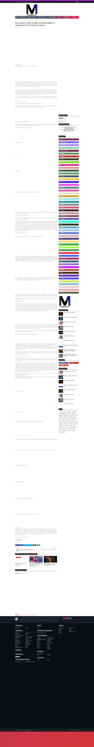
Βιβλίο (48, 645)
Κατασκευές (62, 173)
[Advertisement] (36, 605)
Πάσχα (61, 196)
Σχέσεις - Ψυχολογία (29, 636)
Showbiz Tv (17, 646)
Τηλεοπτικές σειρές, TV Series (30, 661)
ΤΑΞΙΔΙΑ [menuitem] (59, 17)
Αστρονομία (69, 411)
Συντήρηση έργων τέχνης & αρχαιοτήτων (41, 639)
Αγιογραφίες (17, 615)
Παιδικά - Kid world (18, 641)
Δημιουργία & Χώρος (64, 150)
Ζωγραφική (62, 167)
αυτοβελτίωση (63, 147)
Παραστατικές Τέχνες (64, 193)
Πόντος (70, 630)
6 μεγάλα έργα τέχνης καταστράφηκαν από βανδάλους (50, 564)
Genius (61, 238)
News (61, 267)
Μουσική (38, 645)
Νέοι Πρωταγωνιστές (50, 642)
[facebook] (76, 2)
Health (61, 241)
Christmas (62, 218)
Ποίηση (38, 642)
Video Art (73, 430)
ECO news (62, 227)
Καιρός (61, 170)
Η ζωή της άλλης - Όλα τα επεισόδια (70, 371)
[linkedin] (71, 618)
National (62, 264)
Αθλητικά (60, 632)
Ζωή (26, 635)
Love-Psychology (63, 258)
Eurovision (60, 425)
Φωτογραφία (62, 213)
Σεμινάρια (62, 207)
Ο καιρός (60, 631)
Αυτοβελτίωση (28, 642)
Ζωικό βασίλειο (28, 643)
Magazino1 (17, 27)
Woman (61, 289)
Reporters (70, 428)
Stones (61, 275)
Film (61, 235)
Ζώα (68, 415)
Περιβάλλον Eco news (72, 631)
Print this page (17, 656)
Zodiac (61, 292)
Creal (61, 224)
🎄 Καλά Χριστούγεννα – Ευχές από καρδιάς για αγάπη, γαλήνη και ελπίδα (70, 355)
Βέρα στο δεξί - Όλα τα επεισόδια (69, 312)
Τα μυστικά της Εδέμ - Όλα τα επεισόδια (70, 317)
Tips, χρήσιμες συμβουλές (19, 635)
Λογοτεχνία (62, 176)
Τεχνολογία (27, 641)
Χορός (38, 646)
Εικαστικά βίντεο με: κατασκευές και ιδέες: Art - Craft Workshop (26, 614)
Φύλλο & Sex (17, 637)
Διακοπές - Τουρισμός (29, 640)
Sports (61, 272)
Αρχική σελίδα (17, 20)
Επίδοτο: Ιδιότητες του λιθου (69, 340)
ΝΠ (60, 184)
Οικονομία (62, 187)
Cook (61, 221)
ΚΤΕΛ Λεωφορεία (39, 653)
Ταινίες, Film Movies (18, 661)
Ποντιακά (62, 204)
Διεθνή (60, 630)
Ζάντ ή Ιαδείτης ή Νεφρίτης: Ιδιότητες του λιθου (71, 346)
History (61, 244)
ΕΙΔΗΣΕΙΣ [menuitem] (74, 17)
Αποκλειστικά (62, 142)
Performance (39, 647)
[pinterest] (78, 2)
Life (61, 255)
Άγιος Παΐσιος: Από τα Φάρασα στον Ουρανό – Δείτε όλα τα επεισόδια (70, 350)
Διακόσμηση (62, 153)
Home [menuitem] (17, 17)
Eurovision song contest (19, 647)
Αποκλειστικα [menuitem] (22, 17)
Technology (62, 278)
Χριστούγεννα (17, 642)
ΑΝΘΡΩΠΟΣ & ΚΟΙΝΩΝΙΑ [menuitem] (31, 17)
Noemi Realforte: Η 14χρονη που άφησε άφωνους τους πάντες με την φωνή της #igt (35, 564)
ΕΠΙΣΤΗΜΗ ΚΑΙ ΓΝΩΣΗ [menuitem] (42, 17)
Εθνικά (70, 629)
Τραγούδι (48, 646)
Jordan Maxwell (20, 539)
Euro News (21, 20)
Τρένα (48, 653)
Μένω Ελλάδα (62, 179)
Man (61, 261)
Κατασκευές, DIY (50, 639)
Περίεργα (64, 420)
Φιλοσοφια (62, 210)
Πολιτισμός (62, 201)
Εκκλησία (62, 159)
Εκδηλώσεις (62, 156)
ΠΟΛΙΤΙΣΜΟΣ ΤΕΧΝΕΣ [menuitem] (52, 17)
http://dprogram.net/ (18, 540)
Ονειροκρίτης (62, 190)
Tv (60, 284)
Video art (48, 647)
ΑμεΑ (61, 139)
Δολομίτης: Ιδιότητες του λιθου (69, 326)
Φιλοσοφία (16, 634)
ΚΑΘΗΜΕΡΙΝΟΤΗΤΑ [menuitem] (66, 17)
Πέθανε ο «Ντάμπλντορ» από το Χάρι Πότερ (21, 564)
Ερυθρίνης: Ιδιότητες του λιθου (69, 335)
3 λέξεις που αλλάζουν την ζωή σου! (70, 331)
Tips (61, 281)
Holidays (62, 247)
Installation (49, 648)
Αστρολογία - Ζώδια (29, 637)
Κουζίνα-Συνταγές (18, 636)
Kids (61, 252)
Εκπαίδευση (65, 415)
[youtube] (63, 365)
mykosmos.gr (69, 131)
